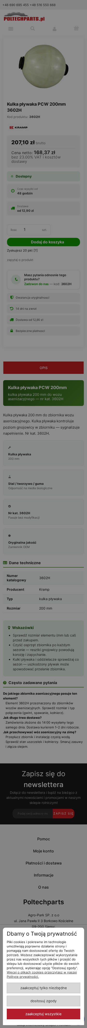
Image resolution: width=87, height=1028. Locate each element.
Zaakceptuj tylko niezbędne (43, 988)
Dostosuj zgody (43, 1001)
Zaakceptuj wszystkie (43, 1014)
